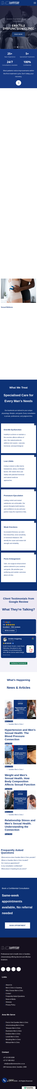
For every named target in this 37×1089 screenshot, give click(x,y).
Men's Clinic (9, 721)
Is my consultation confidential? (11, 866)
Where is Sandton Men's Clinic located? (14, 860)
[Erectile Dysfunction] (15, 448)
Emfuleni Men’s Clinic (13, 1034)
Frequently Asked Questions (15, 996)
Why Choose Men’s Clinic (14, 990)
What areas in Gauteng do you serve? (14, 869)
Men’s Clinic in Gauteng (14, 988)
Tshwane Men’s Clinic (13, 1028)
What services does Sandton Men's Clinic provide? (18, 857)
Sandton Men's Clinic (16, 724)
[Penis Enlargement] (15, 578)
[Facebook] (8, 969)
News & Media (11, 999)
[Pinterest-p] (13, 969)
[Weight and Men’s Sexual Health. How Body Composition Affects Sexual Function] (20, 764)
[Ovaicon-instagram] (19, 969)
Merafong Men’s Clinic (13, 1039)
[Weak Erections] (15, 546)
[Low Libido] (15, 483)
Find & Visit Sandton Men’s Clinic (17, 1022)
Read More (18, 34)
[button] (18, 857)
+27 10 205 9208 (8, 1057)
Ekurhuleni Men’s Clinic (14, 1031)
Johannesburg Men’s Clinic (15, 1025)
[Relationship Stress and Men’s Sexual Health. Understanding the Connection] (20, 809)
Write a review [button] (10, 630)
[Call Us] (4, 1080)
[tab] (17, 47)
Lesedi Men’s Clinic (12, 1036)
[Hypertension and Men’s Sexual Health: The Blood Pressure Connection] (20, 718)
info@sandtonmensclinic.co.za (14, 1063)
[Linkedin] (3, 969)
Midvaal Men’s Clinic (13, 1042)
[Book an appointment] (18, 83)
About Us (9, 985)
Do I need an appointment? (10, 863)
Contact (8, 993)
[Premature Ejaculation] (15, 514)
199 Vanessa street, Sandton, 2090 (15, 1067)
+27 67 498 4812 (8, 1060)
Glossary (9, 1002)
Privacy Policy (10, 1005)
